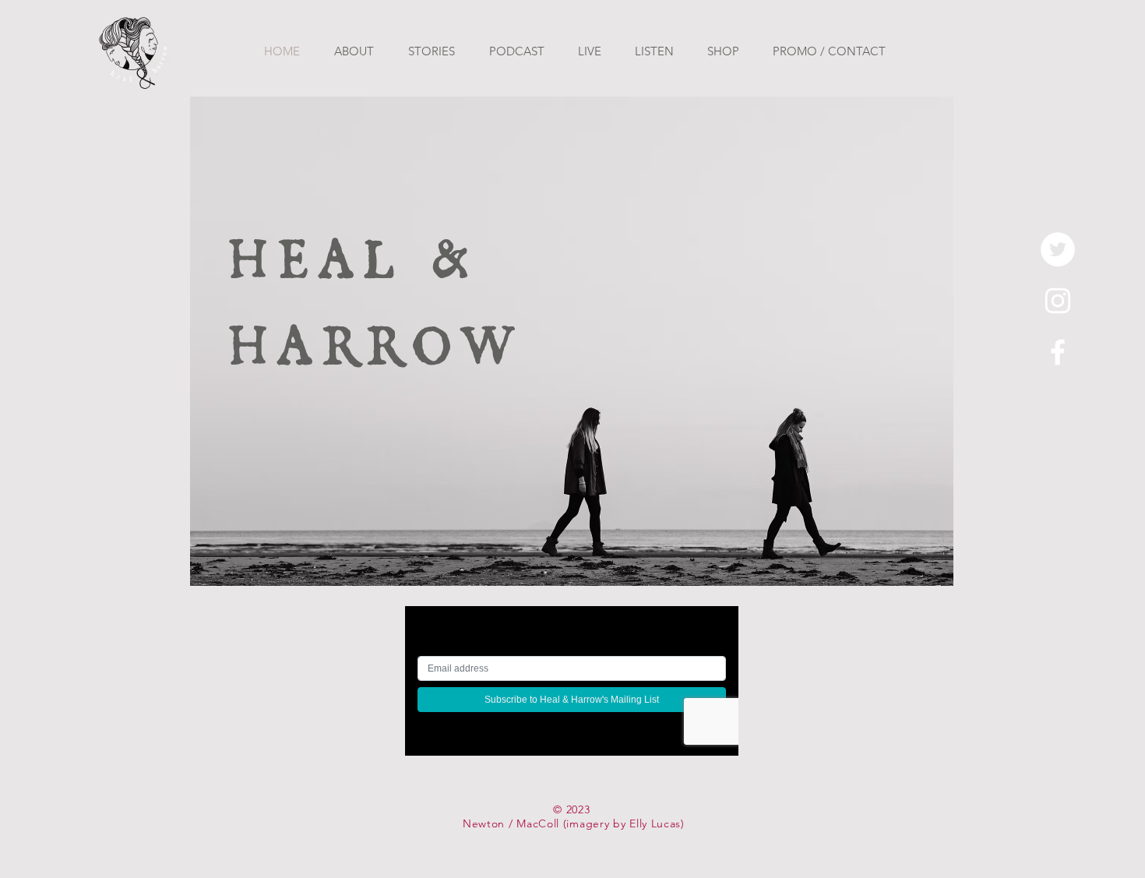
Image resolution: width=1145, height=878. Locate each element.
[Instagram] (1058, 301)
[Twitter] (1058, 249)
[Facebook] (1058, 352)
